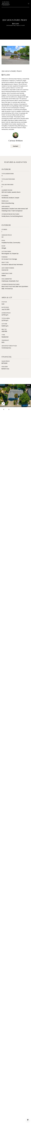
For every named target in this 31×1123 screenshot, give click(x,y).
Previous (4, 409)
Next (8, 409)
